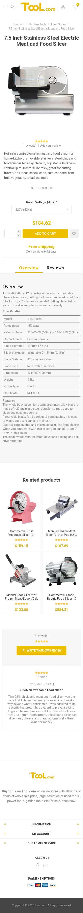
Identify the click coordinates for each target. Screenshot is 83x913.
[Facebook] (37, 865)
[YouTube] (46, 865)
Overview (29, 267)
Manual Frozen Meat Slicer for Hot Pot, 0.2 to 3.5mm (62, 534)
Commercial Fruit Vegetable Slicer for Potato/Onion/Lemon (21, 534)
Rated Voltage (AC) (40, 202)
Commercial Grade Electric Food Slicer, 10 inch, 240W (62, 598)
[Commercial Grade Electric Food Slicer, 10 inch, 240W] (62, 571)
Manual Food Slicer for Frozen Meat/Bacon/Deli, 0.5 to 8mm (21, 598)
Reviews (55, 267)
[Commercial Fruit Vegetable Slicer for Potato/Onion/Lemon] (21, 507)
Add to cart (45, 233)
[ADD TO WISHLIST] (74, 233)
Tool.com (29, 791)
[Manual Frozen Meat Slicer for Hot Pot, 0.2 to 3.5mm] (62, 507)
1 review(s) (29, 145)
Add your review (50, 145)
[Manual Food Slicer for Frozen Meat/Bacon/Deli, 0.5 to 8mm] (21, 571)
